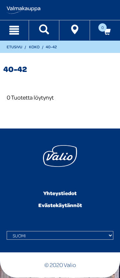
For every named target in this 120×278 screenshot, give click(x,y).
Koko (34, 47)
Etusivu (14, 47)
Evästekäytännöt (60, 205)
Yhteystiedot (60, 193)
